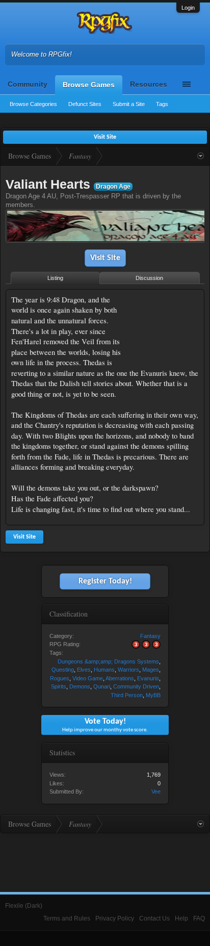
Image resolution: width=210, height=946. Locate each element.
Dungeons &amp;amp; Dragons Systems (108, 661)
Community (27, 84)
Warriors (128, 670)
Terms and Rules (66, 918)
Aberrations (120, 678)
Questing (62, 670)
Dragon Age (113, 186)
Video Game (87, 678)
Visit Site (105, 258)
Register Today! (105, 581)
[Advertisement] (167, 327)
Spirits (58, 686)
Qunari (101, 686)
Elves (84, 670)
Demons (79, 686)
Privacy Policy (114, 918)
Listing (55, 278)
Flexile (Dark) (23, 905)
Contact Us (154, 918)
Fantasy (150, 636)
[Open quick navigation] (200, 156)
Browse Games (89, 85)
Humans (104, 670)
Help (181, 918)
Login (188, 8)
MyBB (153, 695)
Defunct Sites (84, 104)
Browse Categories (33, 104)
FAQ (199, 918)
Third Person (127, 695)
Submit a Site (129, 104)
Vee (156, 791)
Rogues (59, 678)
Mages (150, 670)
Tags (162, 104)
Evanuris (148, 678)
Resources (148, 84)
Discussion (149, 278)
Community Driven (136, 686)
